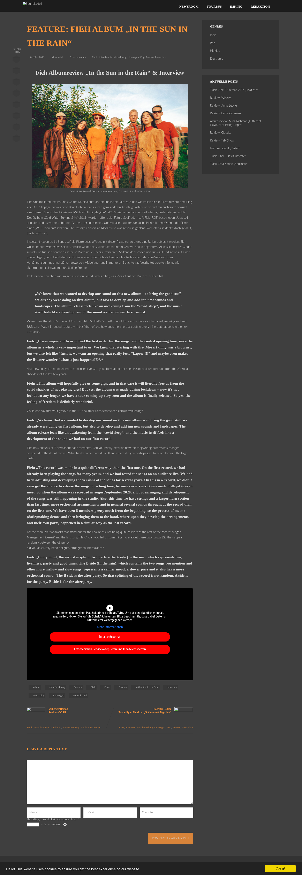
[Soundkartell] (32, 3)
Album (36, 687)
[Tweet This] (16, 71)
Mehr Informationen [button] (110, 627)
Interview (104, 57)
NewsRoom (188, 6)
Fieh (93, 687)
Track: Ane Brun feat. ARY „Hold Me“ (234, 90)
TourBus (214, 6)
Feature (78, 687)
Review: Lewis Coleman (225, 113)
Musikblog (38, 695)
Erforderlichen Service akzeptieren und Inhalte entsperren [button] (110, 649)
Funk (95, 57)
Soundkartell (80, 695)
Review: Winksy (220, 97)
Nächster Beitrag (145, 711)
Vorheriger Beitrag (58, 711)
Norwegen (133, 57)
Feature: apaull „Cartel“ (225, 148)
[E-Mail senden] (16, 128)
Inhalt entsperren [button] (110, 636)
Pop (142, 57)
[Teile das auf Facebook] (16, 60)
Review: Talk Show (222, 140)
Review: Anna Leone (223, 105)
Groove (123, 687)
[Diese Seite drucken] (16, 139)
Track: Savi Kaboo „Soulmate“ (229, 164)
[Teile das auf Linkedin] (16, 94)
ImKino (236, 6)
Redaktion (260, 6)
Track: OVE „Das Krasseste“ (228, 156)
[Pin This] (16, 82)
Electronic (216, 58)
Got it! (280, 868)
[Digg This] (16, 116)
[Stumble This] (16, 105)
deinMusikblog (57, 687)
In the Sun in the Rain (147, 687)
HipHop (215, 50)
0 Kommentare (78, 57)
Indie (213, 35)
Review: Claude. (220, 132)
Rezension (160, 57)
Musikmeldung (118, 57)
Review (150, 57)
